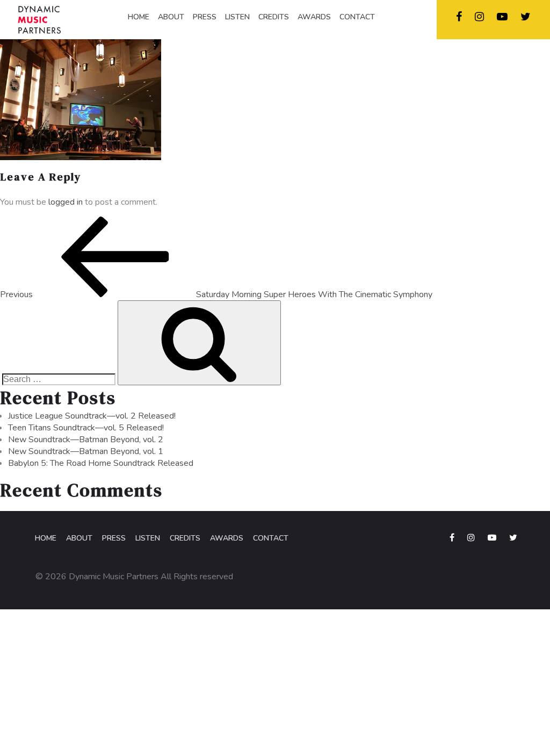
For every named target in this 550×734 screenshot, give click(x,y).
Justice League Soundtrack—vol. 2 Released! (92, 416)
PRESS (204, 17)
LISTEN (237, 17)
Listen (147, 538)
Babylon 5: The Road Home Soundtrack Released (100, 463)
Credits (185, 538)
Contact (270, 538)
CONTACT (357, 17)
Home (45, 538)
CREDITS (273, 17)
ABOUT (171, 17)
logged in (65, 202)
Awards (226, 538)
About (79, 538)
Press (114, 538)
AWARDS (314, 17)
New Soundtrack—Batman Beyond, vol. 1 (85, 451)
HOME (138, 17)
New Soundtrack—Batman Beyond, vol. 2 (85, 439)
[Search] (199, 342)
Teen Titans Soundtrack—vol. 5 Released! (86, 428)
